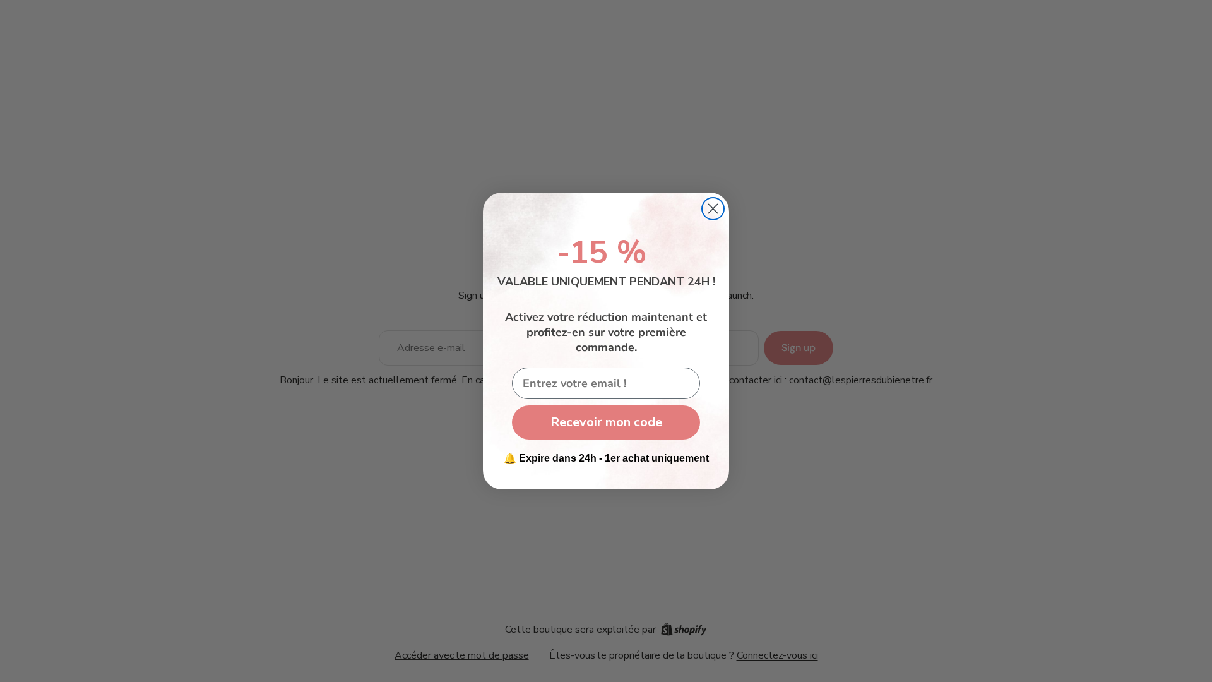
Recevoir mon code (606, 422)
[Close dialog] (713, 209)
